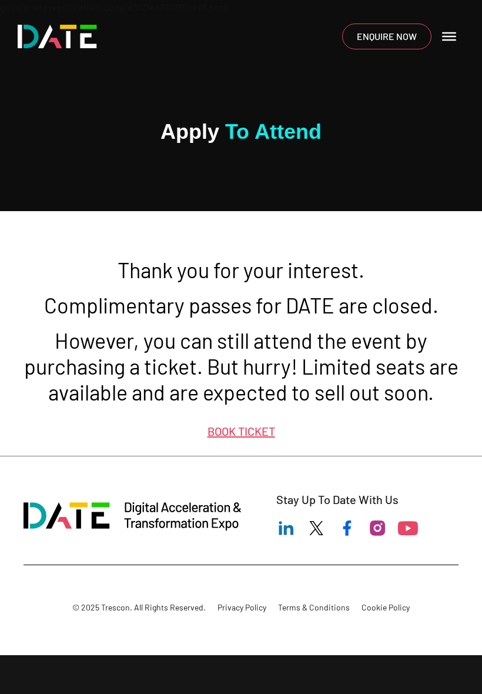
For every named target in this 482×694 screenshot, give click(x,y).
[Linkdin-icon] (285, 528)
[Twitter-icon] (316, 528)
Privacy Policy (241, 607)
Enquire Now (387, 36)
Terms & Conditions (314, 607)
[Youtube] (408, 528)
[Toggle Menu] (449, 36)
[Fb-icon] (346, 528)
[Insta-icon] (377, 528)
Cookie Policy (386, 607)
